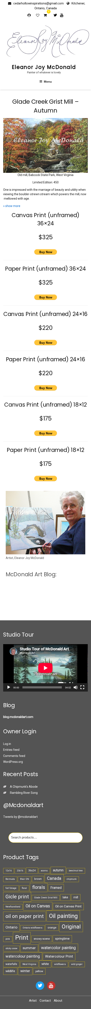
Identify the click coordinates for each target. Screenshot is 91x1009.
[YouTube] (51, 985)
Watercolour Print (59, 956)
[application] (45, 668)
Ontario (11, 927)
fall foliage (11, 888)
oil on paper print (25, 916)
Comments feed (14, 756)
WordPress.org (13, 761)
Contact (45, 1000)
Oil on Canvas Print (68, 906)
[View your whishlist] (38, 15)
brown (38, 878)
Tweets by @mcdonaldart (20, 816)
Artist (33, 1000)
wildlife (10, 971)
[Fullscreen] (82, 687)
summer (29, 948)
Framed (56, 888)
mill (75, 897)
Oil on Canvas (38, 906)
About (58, 1000)
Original (71, 926)
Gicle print (17, 897)
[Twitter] (55, 15)
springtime (62, 938)
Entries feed (11, 749)
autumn (58, 870)
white (45, 964)
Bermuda (10, 879)
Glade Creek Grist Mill (45, 897)
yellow (39, 971)
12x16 (9, 870)
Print (21, 937)
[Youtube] (61, 15)
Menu (48, 81)
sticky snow (11, 948)
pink (8, 939)
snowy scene (42, 938)
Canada (54, 878)
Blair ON (24, 879)
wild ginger (77, 964)
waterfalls (11, 964)
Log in (7, 744)
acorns (44, 870)
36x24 (32, 870)
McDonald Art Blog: (31, 574)
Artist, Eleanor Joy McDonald (25, 558)
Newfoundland (13, 906)
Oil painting (63, 915)
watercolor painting (58, 947)
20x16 (20, 870)
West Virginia (29, 964)
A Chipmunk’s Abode (24, 786)
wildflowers (60, 964)
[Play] (9, 687)
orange (52, 927)
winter (25, 971)
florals (38, 887)
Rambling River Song (24, 792)
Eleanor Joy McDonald (44, 67)
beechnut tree (76, 870)
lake (65, 897)
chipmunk (72, 879)
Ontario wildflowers (32, 927)
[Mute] (75, 687)
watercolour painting (23, 956)
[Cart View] (45, 16)
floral (24, 888)
